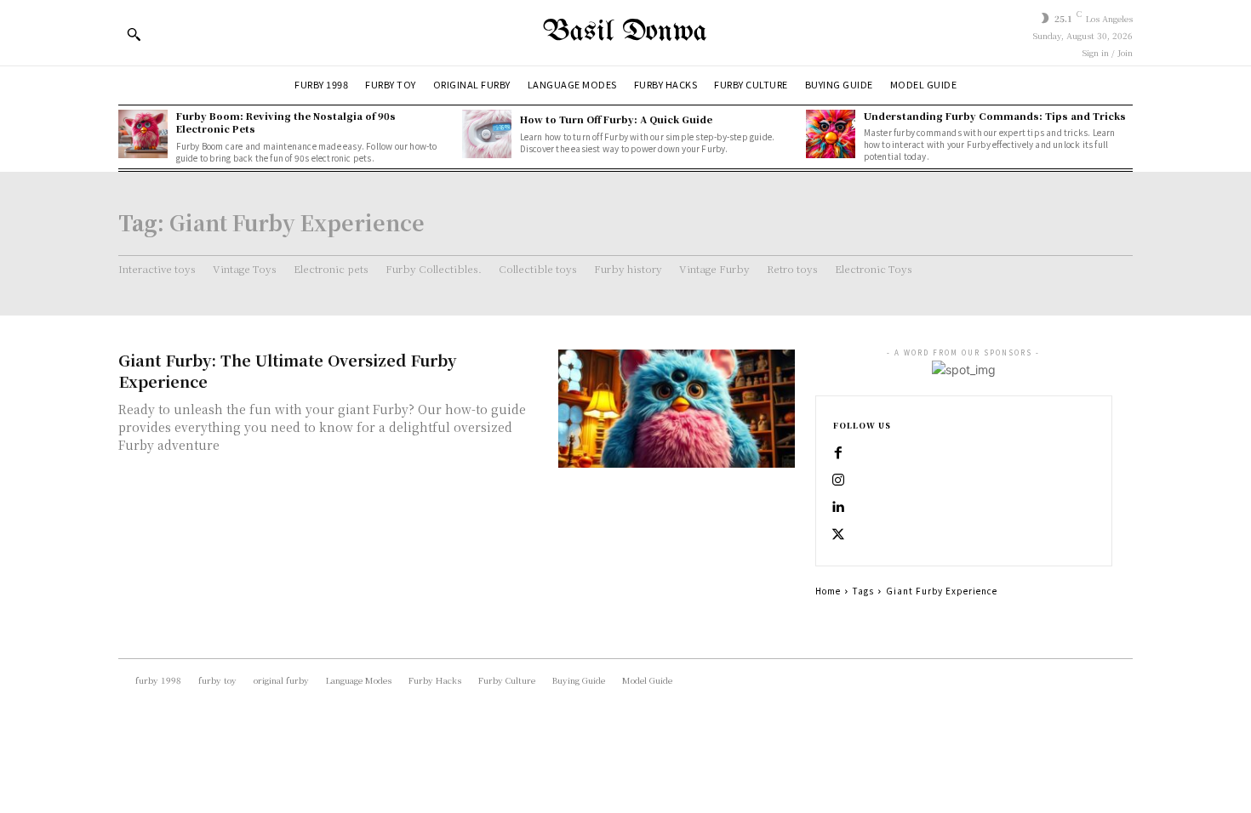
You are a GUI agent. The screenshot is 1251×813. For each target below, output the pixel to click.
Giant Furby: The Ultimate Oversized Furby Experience (287, 370)
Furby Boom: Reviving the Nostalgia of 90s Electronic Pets (286, 122)
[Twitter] (838, 535)
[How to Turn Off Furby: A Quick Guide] (486, 134)
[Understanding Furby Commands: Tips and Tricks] (830, 134)
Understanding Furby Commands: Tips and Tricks (995, 115)
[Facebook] (838, 453)
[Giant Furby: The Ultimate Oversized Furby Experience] (676, 409)
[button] (133, 34)
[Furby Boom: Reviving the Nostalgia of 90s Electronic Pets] (143, 134)
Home (828, 590)
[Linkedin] (838, 507)
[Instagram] (838, 480)
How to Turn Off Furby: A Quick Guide (616, 119)
